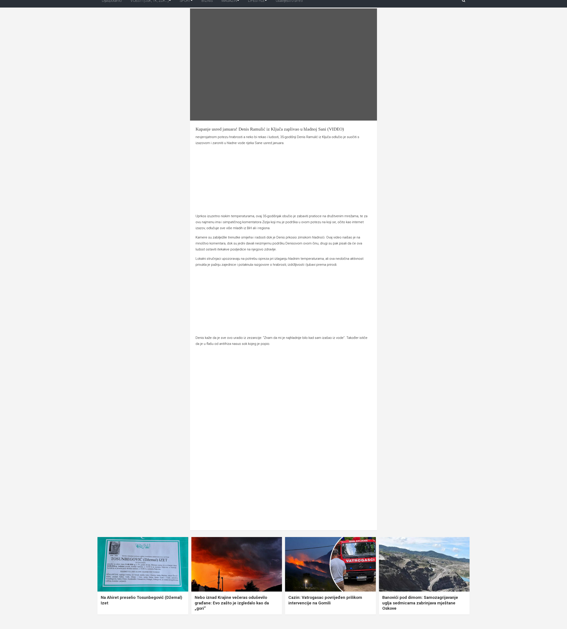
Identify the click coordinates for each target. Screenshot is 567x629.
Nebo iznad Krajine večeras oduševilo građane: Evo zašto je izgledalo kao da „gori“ (232, 603)
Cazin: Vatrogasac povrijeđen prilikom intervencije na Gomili (325, 600)
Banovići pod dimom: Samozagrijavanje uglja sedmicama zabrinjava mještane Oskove (420, 603)
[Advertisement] (283, 180)
